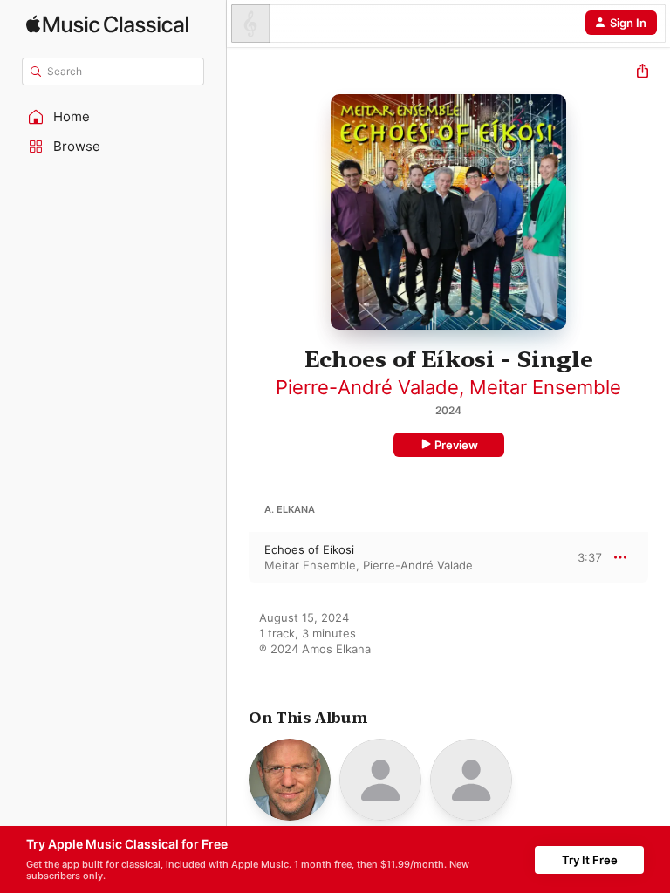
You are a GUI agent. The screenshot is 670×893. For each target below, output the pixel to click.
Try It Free (590, 860)
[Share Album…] (642, 73)
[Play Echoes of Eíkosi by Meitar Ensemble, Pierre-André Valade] (238, 557)
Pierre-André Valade (367, 387)
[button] (113, 117)
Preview (456, 445)
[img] (107, 24)
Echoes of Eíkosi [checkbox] (309, 549)
